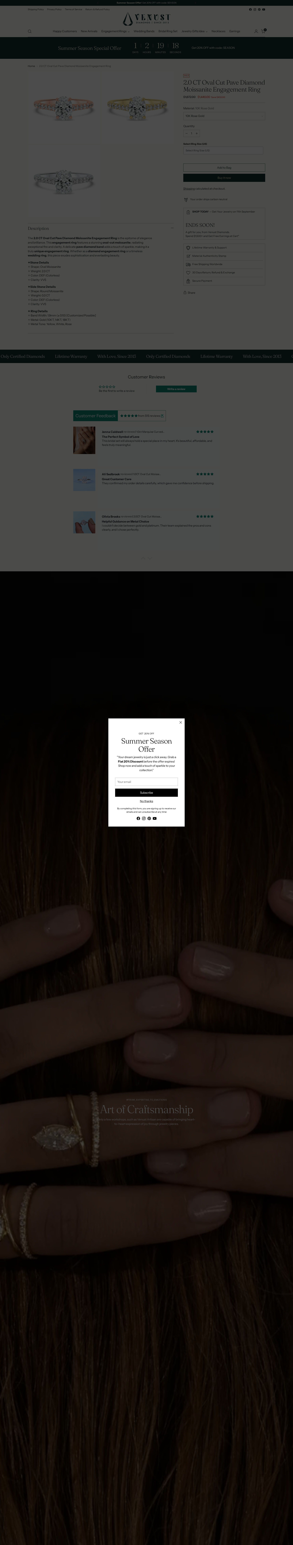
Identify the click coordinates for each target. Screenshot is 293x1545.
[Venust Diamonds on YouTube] (155, 819)
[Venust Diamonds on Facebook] (138, 819)
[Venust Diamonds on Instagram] (144, 819)
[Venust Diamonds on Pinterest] (149, 819)
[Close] (180, 722)
